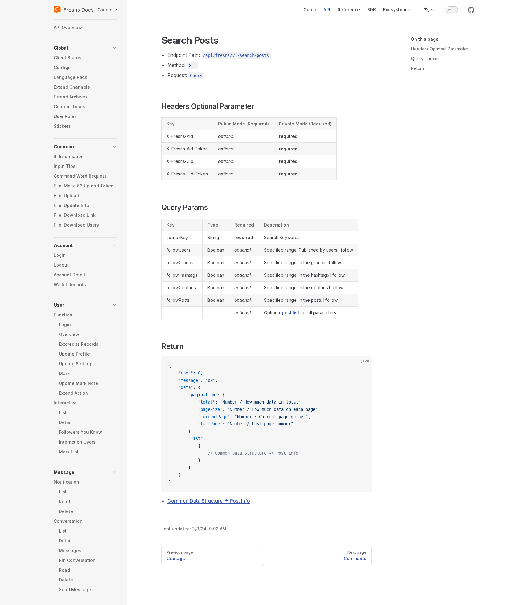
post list (290, 312)
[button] (85, 48)
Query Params (425, 58)
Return (417, 68)
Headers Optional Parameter (439, 48)
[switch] (452, 9)
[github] (471, 9)
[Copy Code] (362, 366)
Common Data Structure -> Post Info (208, 501)
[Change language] (429, 10)
